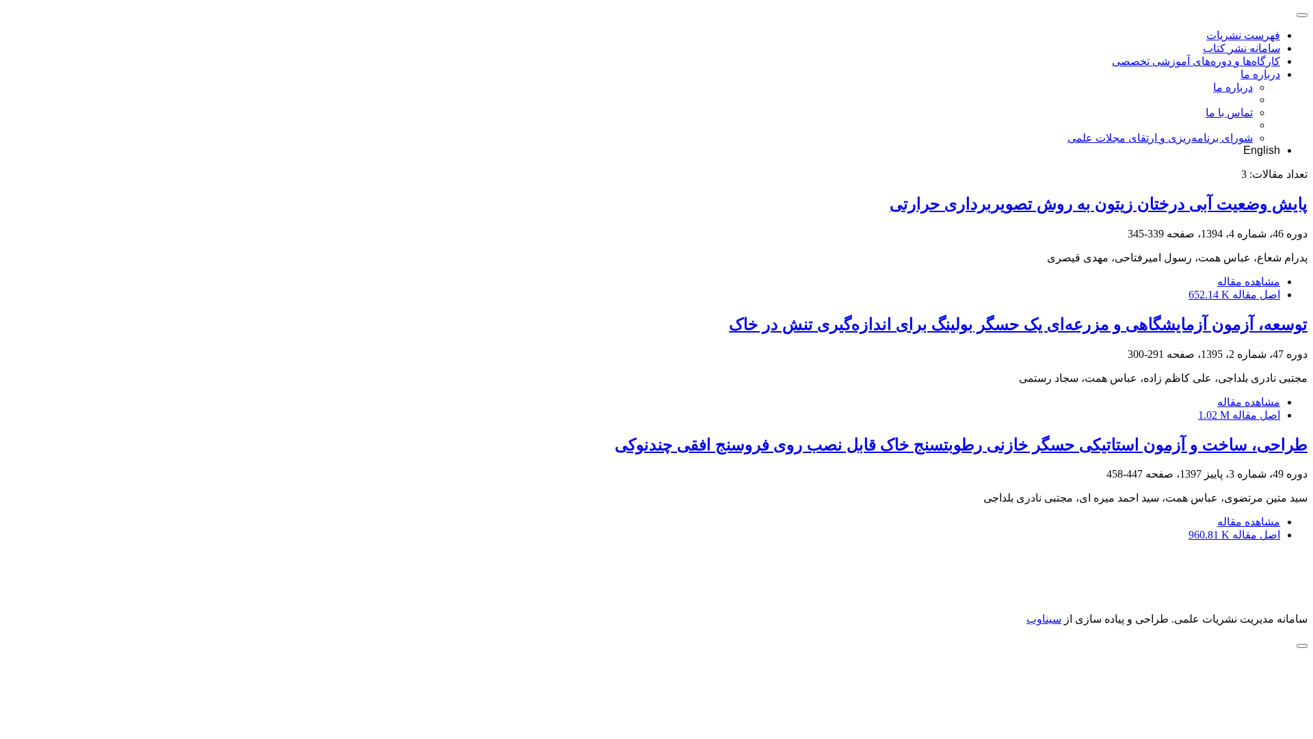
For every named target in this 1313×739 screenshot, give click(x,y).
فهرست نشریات (1243, 35)
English (1261, 150)
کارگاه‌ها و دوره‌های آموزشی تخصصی (1196, 61)
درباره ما (1260, 74)
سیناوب (1043, 619)
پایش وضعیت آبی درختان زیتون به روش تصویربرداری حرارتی (1099, 204)
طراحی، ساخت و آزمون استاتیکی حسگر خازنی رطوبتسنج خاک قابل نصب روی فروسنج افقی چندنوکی (961, 445)
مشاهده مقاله (1248, 281)
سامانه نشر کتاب (1241, 48)
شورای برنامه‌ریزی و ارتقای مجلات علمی (1160, 138)
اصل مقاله (1234, 294)
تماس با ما (1229, 112)
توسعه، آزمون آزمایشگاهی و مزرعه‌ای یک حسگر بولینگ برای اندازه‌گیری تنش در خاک (1018, 324)
